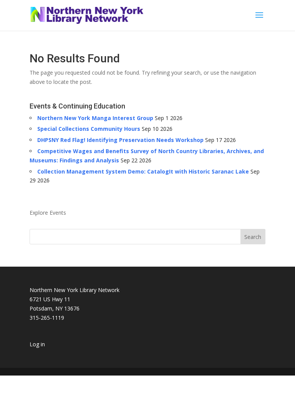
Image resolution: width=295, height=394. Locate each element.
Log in (37, 344)
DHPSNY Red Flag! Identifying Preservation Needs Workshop (120, 140)
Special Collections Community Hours (88, 128)
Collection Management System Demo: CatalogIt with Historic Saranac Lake (143, 171)
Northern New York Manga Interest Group (95, 118)
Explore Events (48, 212)
